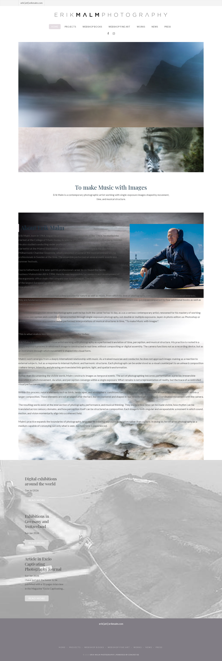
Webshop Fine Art (119, 26)
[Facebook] (108, 33)
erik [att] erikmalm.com (111, 623)
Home (54, 26)
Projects (70, 26)
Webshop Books (92, 26)
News (155, 26)
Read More (36, 500)
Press (167, 26)
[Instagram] (114, 33)
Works (141, 26)
